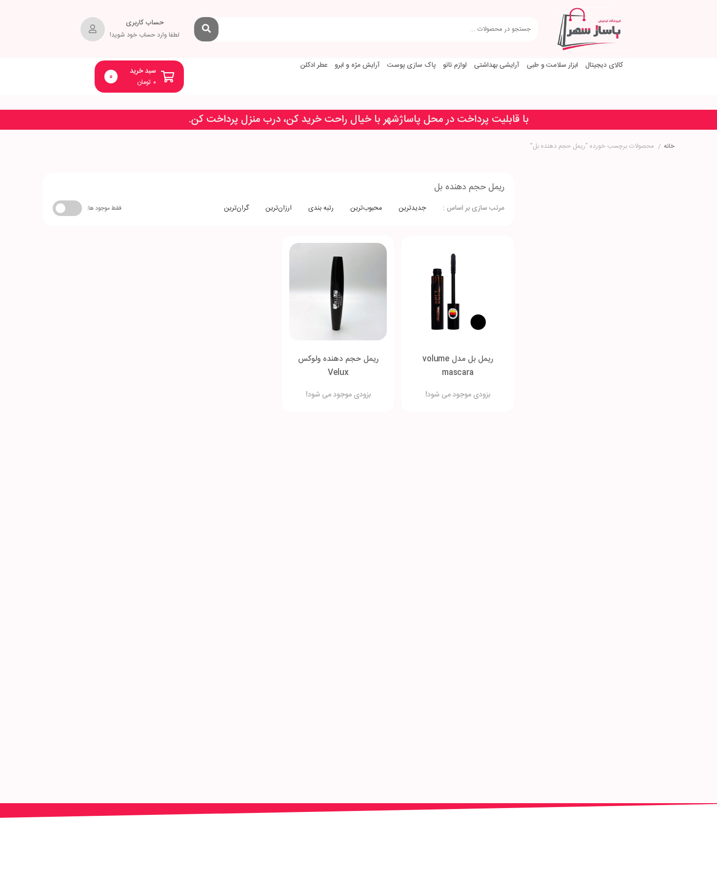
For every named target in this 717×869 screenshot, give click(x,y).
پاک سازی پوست (411, 65)
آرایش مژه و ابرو (357, 65)
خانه (669, 147)
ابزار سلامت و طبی (552, 65)
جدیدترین (412, 208)
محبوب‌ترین (366, 208)
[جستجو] (206, 29)
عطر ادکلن (313, 65)
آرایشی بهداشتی (496, 65)
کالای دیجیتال (604, 65)
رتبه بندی (321, 208)
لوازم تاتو (455, 65)
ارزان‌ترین (278, 208)
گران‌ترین (236, 208)
